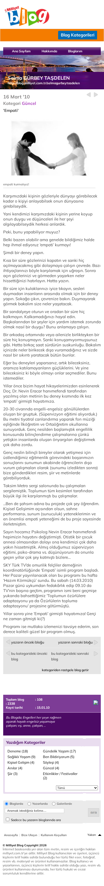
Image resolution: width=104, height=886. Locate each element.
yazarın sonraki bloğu (75, 642)
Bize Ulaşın (29, 835)
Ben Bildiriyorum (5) (58, 757)
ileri (96, 94)
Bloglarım (75, 51)
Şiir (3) (12, 773)
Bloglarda (16, 804)
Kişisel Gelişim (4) (20, 762)
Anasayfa (11, 835)
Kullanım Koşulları (54, 835)
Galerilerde (64, 804)
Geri (88, 94)
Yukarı (91, 835)
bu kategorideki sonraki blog (70, 656)
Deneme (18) (17, 751)
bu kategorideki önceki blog (29, 656)
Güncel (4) (51, 768)
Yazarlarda (40, 804)
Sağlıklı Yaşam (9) (21, 757)
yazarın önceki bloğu (27, 642)
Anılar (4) (14, 768)
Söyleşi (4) (51, 762)
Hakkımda (49, 51)
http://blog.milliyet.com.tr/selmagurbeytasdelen (44, 83)
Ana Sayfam (21, 51)
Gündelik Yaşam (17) (59, 751)
